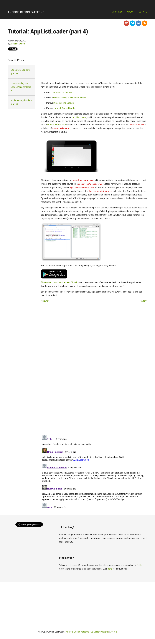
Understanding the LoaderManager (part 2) (21, 87)
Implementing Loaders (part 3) (21, 102)
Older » (143, 301)
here (110, 569)
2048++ (113, 632)
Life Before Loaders (62, 92)
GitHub (140, 565)
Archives (117, 11)
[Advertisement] (94, 58)
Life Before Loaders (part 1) (20, 72)
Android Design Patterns (26, 12)
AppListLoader (79, 117)
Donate (143, 11)
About (130, 11)
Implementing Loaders (63, 103)
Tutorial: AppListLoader (64, 108)
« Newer (45, 301)
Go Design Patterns (100, 632)
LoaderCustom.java (56, 124)
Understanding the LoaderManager (69, 97)
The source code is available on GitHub (59, 282)
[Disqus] (94, 391)
